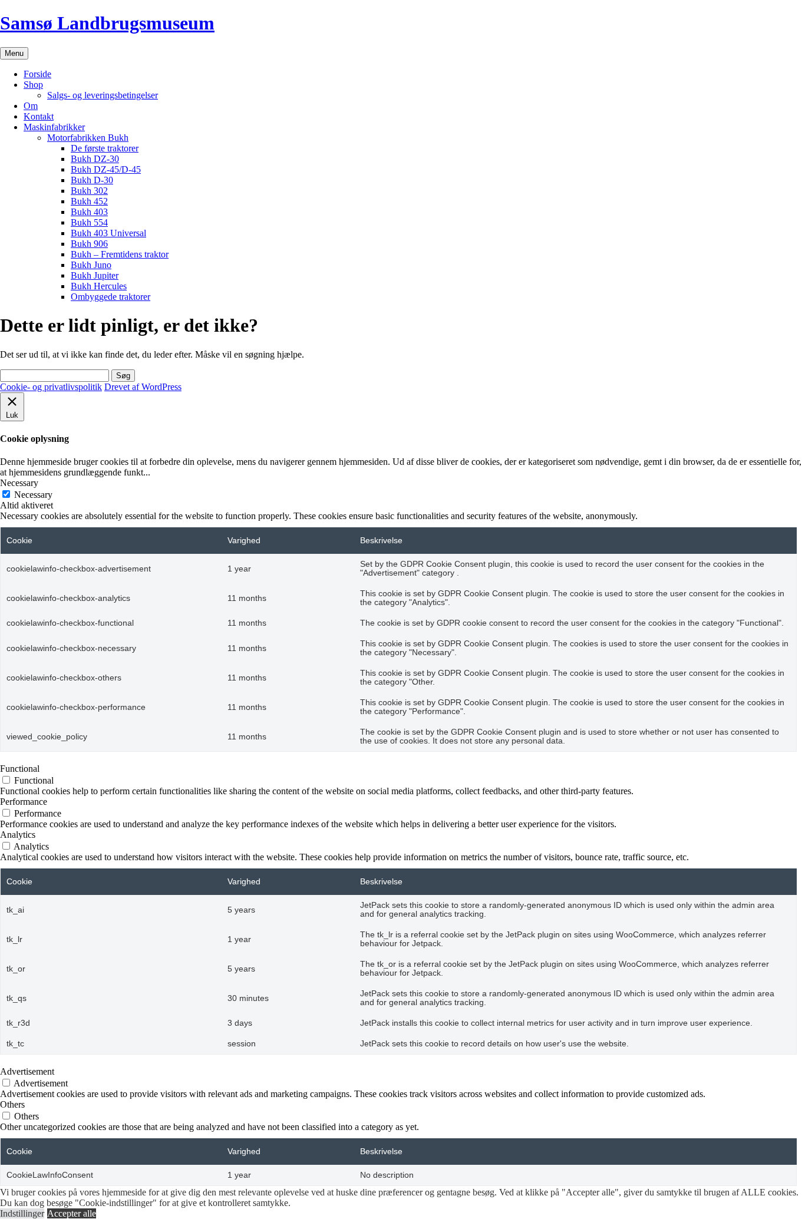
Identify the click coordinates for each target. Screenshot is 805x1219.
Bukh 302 (89, 191)
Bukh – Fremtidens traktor (120, 254)
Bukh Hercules (99, 286)
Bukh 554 (89, 222)
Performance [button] (23, 802)
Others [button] (12, 1104)
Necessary (33, 495)
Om (31, 106)
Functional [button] (19, 769)
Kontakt (39, 116)
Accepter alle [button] (71, 1213)
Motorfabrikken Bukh (87, 138)
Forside (37, 74)
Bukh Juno (91, 265)
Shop (33, 85)
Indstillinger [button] (22, 1213)
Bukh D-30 (92, 180)
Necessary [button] (19, 483)
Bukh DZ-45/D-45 (106, 169)
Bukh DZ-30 (95, 159)
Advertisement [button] (27, 1071)
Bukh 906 (89, 244)
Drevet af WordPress (143, 387)
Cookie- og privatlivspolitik (51, 387)
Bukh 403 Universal (108, 233)
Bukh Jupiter (94, 275)
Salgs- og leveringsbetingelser (102, 95)
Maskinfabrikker (54, 127)
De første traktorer (104, 148)
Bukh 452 (89, 201)
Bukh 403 (89, 212)
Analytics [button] (17, 835)
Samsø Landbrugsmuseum (107, 23)
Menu (14, 53)
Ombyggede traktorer (110, 297)
